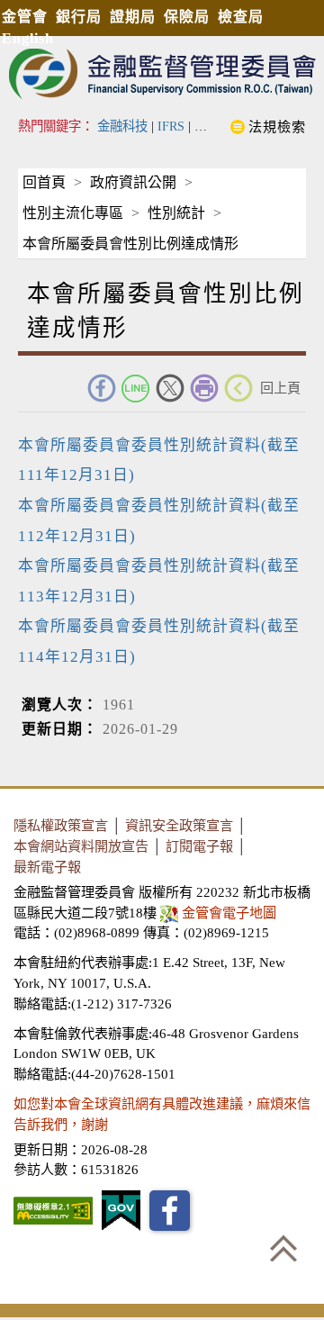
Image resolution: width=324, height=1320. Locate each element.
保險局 (187, 16)
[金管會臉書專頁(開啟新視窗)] (169, 1210)
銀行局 (79, 16)
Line (136, 388)
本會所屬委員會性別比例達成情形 (130, 243)
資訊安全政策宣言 (179, 825)
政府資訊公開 (133, 182)
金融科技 (122, 126)
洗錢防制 (219, 126)
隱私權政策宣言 (61, 825)
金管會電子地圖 (229, 912)
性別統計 (176, 213)
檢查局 (241, 16)
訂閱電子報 (199, 846)
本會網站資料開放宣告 (81, 846)
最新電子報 (47, 866)
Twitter (170, 388)
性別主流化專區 (72, 213)
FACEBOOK (101, 388)
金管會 (25, 16)
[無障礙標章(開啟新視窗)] (53, 1211)
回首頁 (44, 182)
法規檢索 (277, 126)
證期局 (133, 16)
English (28, 38)
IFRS (171, 126)
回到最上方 (283, 1248)
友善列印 (204, 388)
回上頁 (280, 387)
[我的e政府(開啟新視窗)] (121, 1210)
